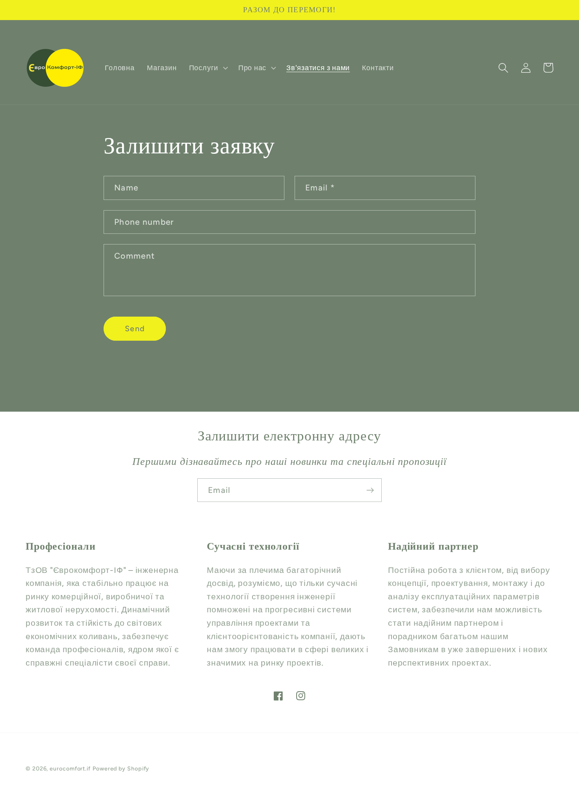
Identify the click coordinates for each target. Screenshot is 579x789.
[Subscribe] (370, 490)
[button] (207, 67)
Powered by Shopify (121, 768)
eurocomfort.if (70, 768)
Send (135, 328)
